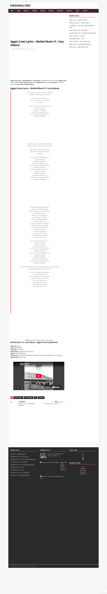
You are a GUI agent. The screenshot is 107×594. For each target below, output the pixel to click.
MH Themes (33, 566)
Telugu (85, 10)
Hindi (18, 10)
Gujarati (69, 10)
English (26, 10)
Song (31, 49)
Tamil (77, 10)
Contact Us (83, 468)
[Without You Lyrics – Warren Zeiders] (49, 462)
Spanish (51, 10)
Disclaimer (83, 472)
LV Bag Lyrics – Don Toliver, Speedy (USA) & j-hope (23, 459)
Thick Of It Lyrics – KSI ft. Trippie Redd (79, 41)
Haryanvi (60, 10)
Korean (42, 10)
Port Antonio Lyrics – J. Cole (76, 38)
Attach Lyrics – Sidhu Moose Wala (78, 47)
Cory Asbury (28, 397)
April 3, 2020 (16, 49)
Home (12, 10)
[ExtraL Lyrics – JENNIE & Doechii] (43, 457)
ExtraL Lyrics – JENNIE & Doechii (78, 20)
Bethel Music (18, 397)
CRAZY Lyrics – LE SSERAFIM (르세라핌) (80, 44)
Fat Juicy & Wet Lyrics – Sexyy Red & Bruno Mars (82, 33)
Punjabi (34, 10)
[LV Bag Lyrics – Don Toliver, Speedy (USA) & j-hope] (53, 478)
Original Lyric (24, 49)
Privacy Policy (82, 470)
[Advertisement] (38, 27)
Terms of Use (82, 474)
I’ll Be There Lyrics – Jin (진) (76, 36)
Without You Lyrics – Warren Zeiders (79, 23)
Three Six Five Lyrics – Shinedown (78, 30)
